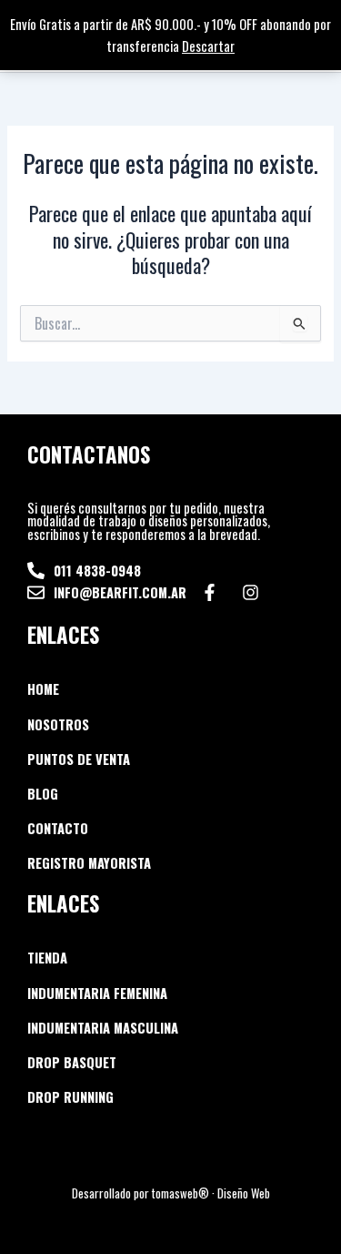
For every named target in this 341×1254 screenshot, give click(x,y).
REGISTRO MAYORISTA (89, 862)
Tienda (47, 957)
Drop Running (70, 1096)
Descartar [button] (208, 46)
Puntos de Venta (78, 759)
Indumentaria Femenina (97, 993)
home (43, 688)
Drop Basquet (71, 1062)
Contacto (57, 828)
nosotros (58, 724)
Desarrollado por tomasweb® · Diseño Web (171, 1193)
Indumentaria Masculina (102, 1027)
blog (42, 793)
